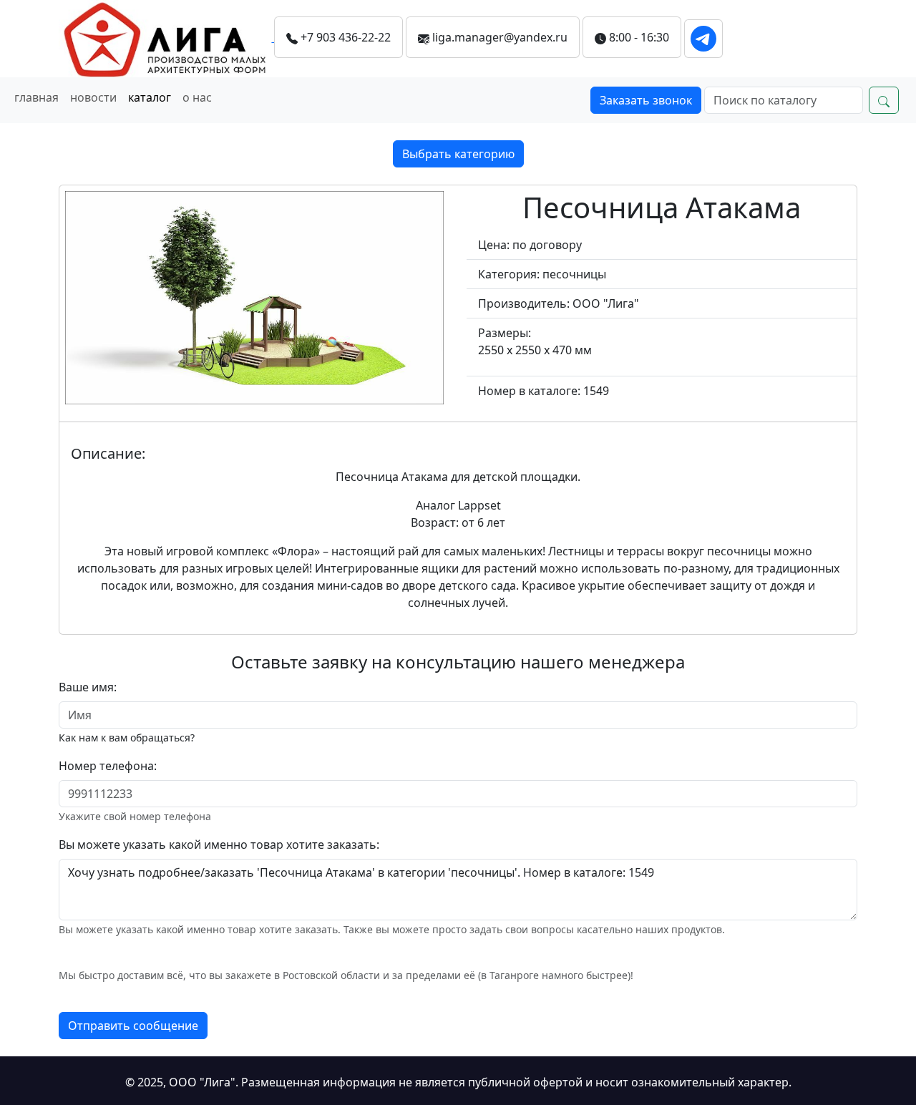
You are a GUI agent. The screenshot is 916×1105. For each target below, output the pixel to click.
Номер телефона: (108, 766)
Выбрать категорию (458, 154)
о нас (197, 97)
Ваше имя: (88, 687)
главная (36, 97)
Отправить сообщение (133, 1025)
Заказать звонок (646, 100)
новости (93, 97)
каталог (149, 97)
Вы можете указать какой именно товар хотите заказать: (219, 844)
